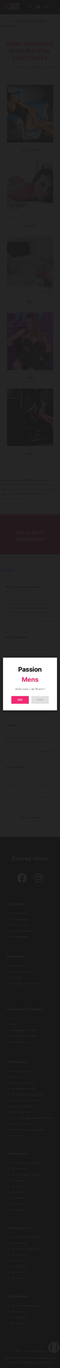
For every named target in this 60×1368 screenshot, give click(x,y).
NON (40, 699)
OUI (20, 699)
